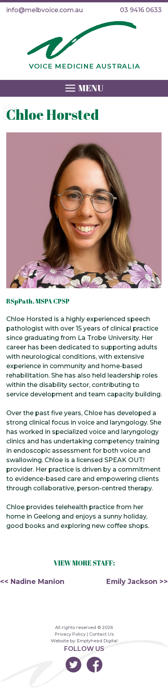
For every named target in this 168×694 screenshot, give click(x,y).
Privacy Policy (70, 634)
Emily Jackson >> (137, 581)
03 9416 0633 (141, 10)
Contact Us (101, 634)
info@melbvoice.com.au (44, 10)
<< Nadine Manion (32, 581)
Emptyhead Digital (97, 640)
